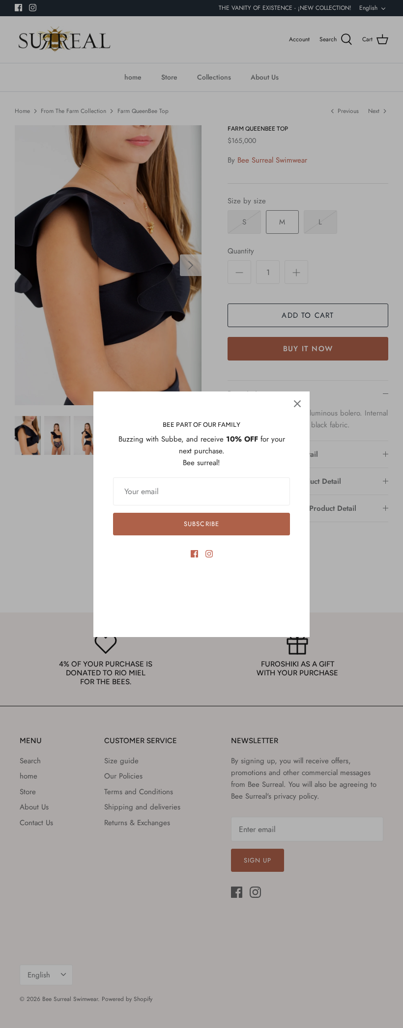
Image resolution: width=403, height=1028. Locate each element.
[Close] (297, 404)
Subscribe (201, 523)
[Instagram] (209, 553)
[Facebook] (194, 553)
